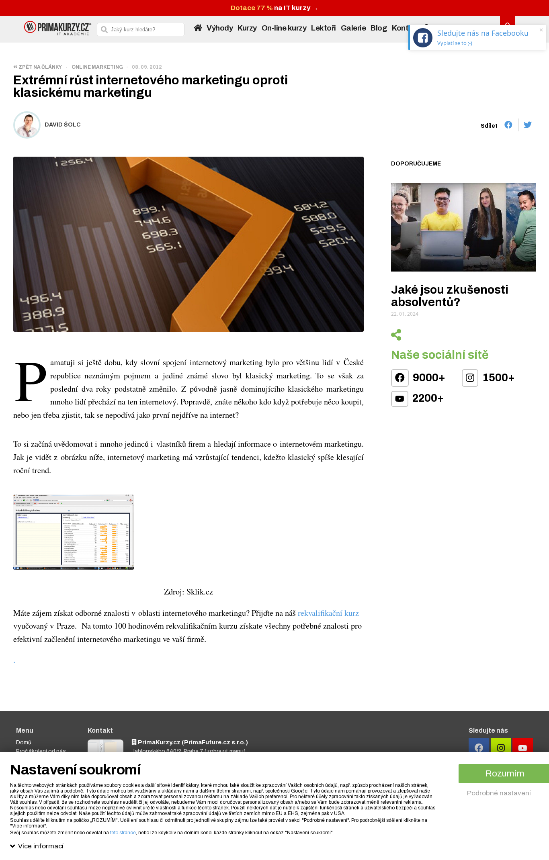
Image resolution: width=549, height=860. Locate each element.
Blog (379, 28)
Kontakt (406, 28)
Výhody (220, 28)
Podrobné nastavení (499, 793)
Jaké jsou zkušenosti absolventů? (449, 296)
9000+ (428, 378)
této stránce (123, 832)
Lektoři (323, 28)
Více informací (41, 846)
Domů (23, 742)
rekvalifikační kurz (328, 612)
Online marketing (97, 67)
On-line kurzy (284, 28)
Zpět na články (40, 67)
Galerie (353, 28)
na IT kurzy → (274, 8)
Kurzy (247, 28)
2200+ (427, 398)
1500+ (497, 378)
